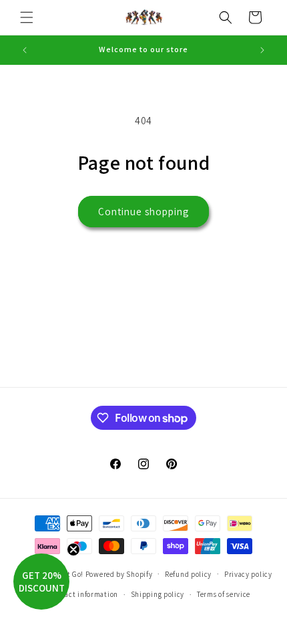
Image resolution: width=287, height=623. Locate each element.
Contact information (83, 594)
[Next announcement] (262, 50)
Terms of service (223, 594)
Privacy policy (248, 574)
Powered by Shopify (119, 573)
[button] (26, 17)
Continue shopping (143, 211)
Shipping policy (158, 594)
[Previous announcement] (24, 50)
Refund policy (188, 574)
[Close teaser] (73, 549)
